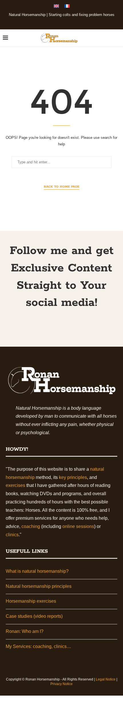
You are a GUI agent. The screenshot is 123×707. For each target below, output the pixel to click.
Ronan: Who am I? (24, 631)
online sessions (78, 526)
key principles (73, 477)
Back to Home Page (61, 187)
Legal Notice (106, 679)
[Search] (117, 38)
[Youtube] (65, 22)
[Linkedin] (57, 22)
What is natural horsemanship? (37, 571)
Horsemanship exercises (31, 601)
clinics (12, 534)
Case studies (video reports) (34, 616)
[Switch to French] (67, 7)
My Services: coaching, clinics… (38, 646)
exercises (15, 485)
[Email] (73, 22)
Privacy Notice (61, 684)
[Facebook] (50, 22)
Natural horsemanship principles (39, 586)
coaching (30, 526)
